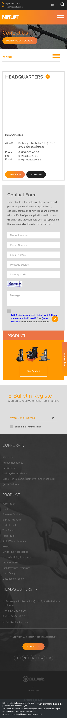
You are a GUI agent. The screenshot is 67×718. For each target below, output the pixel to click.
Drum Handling (10, 562)
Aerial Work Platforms (14, 541)
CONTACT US (33, 646)
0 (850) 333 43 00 (28, 152)
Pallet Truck (8, 503)
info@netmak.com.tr (29, 159)
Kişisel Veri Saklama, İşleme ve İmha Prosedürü (34, 316)
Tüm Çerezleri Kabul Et (49, 704)
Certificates (8, 468)
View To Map (15, 174)
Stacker (6, 509)
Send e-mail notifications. (28, 426)
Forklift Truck (9, 525)
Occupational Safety (13, 578)
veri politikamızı (20, 714)
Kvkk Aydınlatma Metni (23, 315)
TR (52, 5)
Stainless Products (12, 514)
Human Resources (12, 462)
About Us (7, 457)
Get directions (36, 174)
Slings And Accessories (15, 551)
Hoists (5, 546)
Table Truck (8, 535)
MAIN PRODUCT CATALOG (20, 40)
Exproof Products (11, 519)
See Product (33, 371)
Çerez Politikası (10, 484)
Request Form (64, 359)
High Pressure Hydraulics (16, 568)
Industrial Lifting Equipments (17, 557)
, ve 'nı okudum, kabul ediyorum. (34, 318)
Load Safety (8, 573)
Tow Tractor (8, 530)
